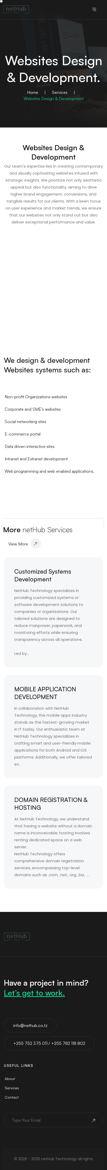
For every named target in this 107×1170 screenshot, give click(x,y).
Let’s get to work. (34, 993)
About (10, 1078)
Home (32, 92)
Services (60, 92)
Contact (12, 1097)
